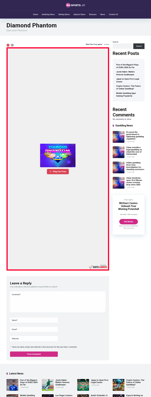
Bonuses (92, 14)
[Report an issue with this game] (8, 45)
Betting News (64, 14)
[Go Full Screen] (12, 45)
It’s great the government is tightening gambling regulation (135, 135)
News (102, 14)
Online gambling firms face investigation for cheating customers (135, 166)
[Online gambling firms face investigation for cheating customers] (118, 173)
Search (115, 42)
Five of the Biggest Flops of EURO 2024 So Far (127, 66)
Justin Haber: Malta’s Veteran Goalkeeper (125, 73)
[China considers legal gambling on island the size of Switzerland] (118, 157)
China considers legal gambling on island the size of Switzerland (134, 150)
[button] (58, 155)
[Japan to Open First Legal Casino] (83, 390)
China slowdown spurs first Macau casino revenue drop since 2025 (134, 181)
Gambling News (48, 14)
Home (35, 14)
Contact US (113, 14)
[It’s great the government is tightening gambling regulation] (118, 142)
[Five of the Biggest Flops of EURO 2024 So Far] (12, 390)
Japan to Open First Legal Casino (127, 80)
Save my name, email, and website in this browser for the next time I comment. (44, 347)
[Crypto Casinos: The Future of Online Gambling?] (118, 390)
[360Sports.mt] (75, 5)
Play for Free (59, 171)
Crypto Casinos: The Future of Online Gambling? (128, 87)
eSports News (79, 14)
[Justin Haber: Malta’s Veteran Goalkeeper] (48, 390)
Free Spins (128, 200)
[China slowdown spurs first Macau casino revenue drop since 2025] (118, 188)
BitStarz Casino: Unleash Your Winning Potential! (128, 206)
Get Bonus (128, 221)
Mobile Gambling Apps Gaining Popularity (126, 94)
